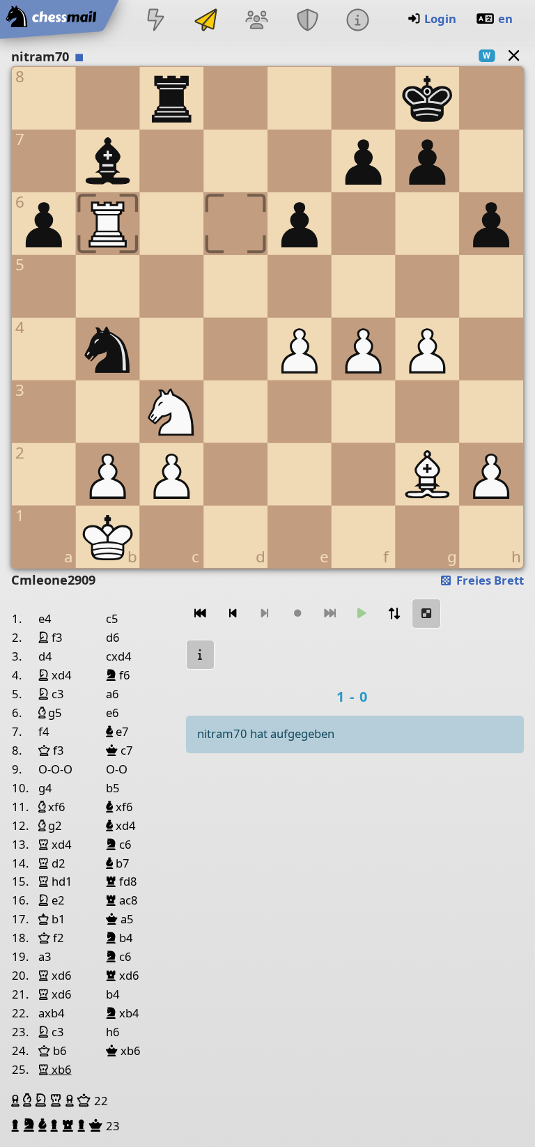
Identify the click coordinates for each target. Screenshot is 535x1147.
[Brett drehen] (394, 614)
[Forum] (257, 21)
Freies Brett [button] (488, 580)
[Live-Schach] (155, 21)
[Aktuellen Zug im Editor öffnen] (426, 614)
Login (440, 18)
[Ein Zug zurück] (232, 614)
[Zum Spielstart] (200, 614)
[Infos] (357, 21)
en (505, 18)
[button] (17, 1100)
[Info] (200, 655)
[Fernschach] (206, 21)
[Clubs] (307, 21)
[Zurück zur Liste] (514, 55)
